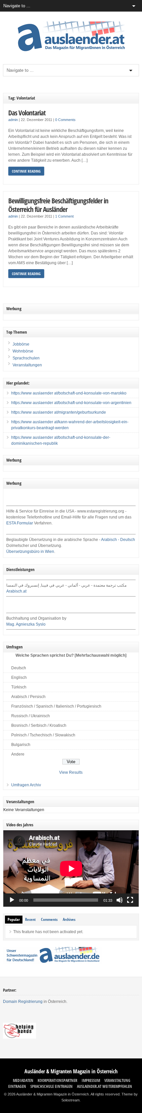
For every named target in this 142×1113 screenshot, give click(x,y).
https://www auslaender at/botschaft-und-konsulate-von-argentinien (71, 402)
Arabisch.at (16, 591)
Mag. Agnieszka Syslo (26, 624)
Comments (49, 919)
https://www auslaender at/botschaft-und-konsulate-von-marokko (68, 393)
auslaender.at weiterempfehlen (104, 1086)
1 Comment (64, 216)
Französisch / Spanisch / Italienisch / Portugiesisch (56, 706)
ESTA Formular (19, 523)
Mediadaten (23, 1080)
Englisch (19, 677)
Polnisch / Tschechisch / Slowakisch (43, 735)
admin (13, 120)
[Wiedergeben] (12, 900)
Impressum (91, 1080)
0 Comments (65, 120)
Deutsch (18, 668)
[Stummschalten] (119, 900)
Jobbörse (20, 344)
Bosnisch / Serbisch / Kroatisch (38, 725)
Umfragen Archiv (26, 785)
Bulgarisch (20, 744)
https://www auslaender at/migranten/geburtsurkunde (58, 412)
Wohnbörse (22, 351)
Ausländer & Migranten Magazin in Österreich (71, 1071)
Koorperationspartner (57, 1080)
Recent (30, 919)
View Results (71, 772)
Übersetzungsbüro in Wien (30, 551)
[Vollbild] (130, 900)
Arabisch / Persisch (28, 696)
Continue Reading (26, 171)
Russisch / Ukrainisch (30, 716)
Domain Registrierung (23, 1001)
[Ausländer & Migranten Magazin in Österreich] (71, 53)
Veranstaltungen (27, 365)
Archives (69, 919)
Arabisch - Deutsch (118, 539)
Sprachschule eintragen (51, 1086)
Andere (17, 754)
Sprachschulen (26, 358)
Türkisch (18, 687)
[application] (71, 868)
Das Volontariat (27, 112)
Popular (14, 919)
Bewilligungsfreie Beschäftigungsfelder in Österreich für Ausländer (58, 205)
